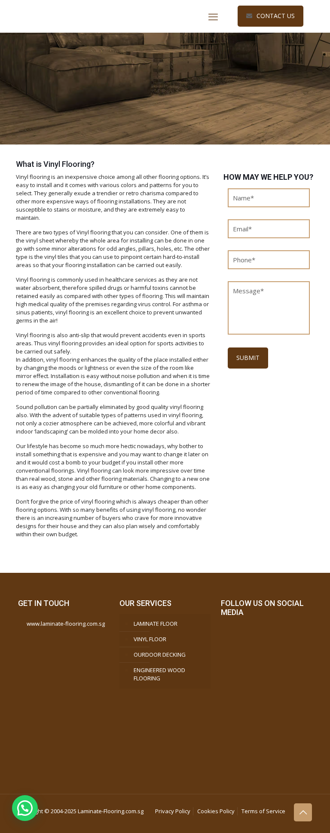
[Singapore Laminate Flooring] (82, 16)
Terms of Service (263, 811)
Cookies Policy (216, 811)
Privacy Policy (172, 811)
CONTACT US (276, 16)
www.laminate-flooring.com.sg (66, 623)
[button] (25, 808)
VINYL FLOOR (150, 639)
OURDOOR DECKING (160, 654)
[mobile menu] (213, 16)
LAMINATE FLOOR (155, 623)
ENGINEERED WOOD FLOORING (159, 674)
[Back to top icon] (303, 812)
